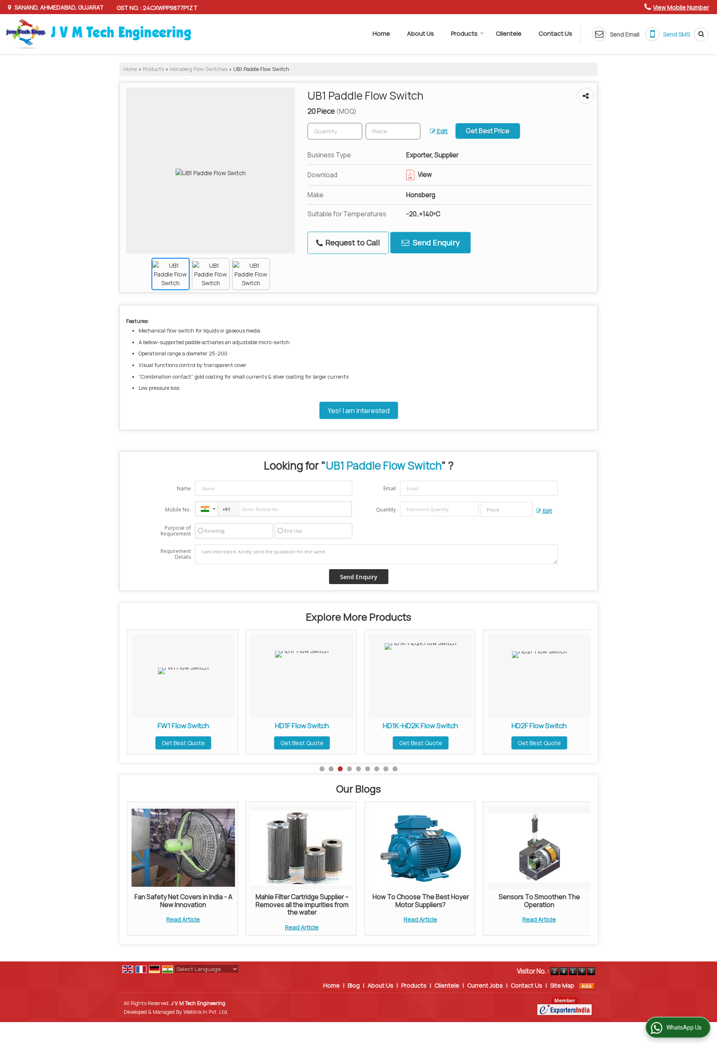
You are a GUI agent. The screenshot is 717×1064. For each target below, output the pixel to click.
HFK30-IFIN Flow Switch (554, 725)
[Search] (698, 34)
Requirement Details (176, 554)
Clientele (509, 33)
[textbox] (393, 131)
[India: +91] (206, 508)
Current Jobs (485, 985)
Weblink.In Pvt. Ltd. (205, 1011)
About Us (420, 33)
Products (464, 33)
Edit (442, 131)
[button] (681, 7)
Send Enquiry (435, 242)
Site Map (562, 985)
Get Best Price (488, 131)
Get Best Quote (198, 743)
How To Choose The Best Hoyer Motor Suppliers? (421, 901)
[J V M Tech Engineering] (98, 34)
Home (381, 33)
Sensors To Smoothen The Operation (539, 901)
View (424, 174)
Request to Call (352, 242)
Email (389, 488)
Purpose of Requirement (176, 531)
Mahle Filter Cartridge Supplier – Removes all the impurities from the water (302, 905)
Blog (354, 985)
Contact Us (555, 33)
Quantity (386, 509)
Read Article (183, 919)
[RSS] (587, 985)
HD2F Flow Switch (435, 725)
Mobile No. (178, 509)
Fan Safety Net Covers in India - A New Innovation (183, 901)
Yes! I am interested (359, 410)
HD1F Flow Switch (198, 725)
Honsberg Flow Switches (198, 69)
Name (184, 488)
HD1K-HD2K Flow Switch (316, 725)
